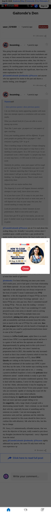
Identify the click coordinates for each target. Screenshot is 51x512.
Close (26, 268)
